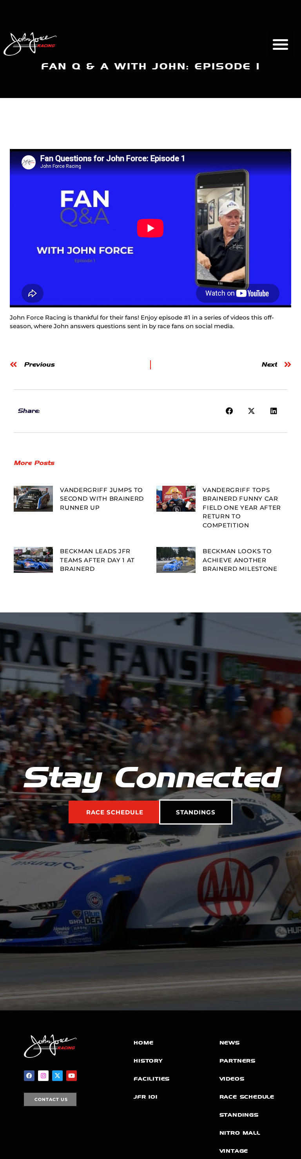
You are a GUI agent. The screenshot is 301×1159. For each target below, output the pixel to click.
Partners (237, 1061)
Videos (232, 1079)
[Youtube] (71, 1075)
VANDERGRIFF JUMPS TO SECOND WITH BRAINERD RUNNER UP (102, 498)
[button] (280, 44)
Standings (239, 1115)
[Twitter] (57, 1075)
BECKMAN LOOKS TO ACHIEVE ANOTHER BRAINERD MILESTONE (240, 559)
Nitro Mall (239, 1133)
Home (143, 1043)
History (148, 1061)
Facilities (152, 1079)
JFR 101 (146, 1097)
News (229, 1043)
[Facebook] (29, 1075)
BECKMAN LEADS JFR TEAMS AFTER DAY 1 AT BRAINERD (97, 559)
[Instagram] (43, 1075)
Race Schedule (246, 1097)
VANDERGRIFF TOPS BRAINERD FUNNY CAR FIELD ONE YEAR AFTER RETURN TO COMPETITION (242, 507)
